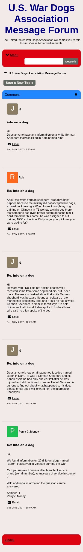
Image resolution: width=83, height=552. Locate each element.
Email (15, 144)
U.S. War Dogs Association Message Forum (37, 73)
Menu (14, 55)
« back (9, 540)
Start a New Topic (19, 82)
